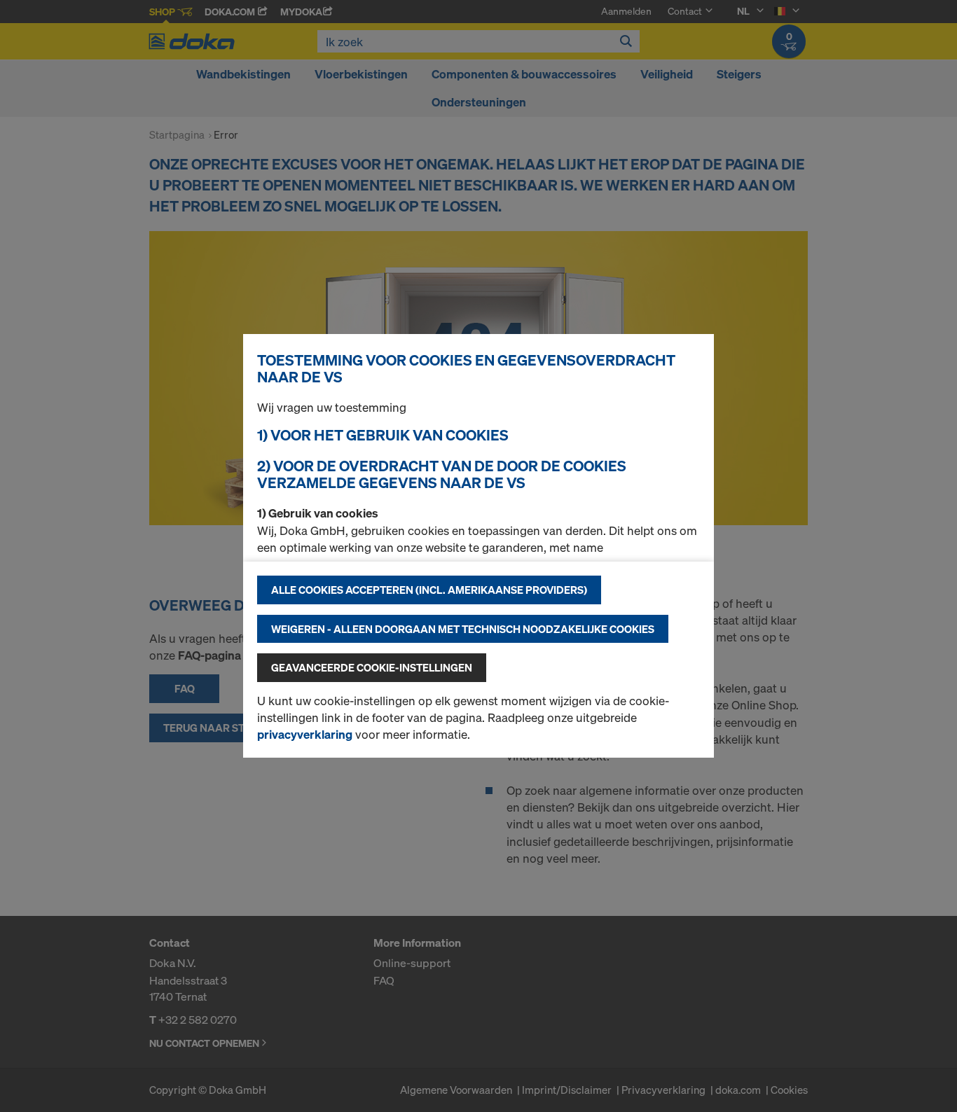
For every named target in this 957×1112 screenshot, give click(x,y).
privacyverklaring (304, 734)
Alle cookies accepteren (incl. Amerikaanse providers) (429, 590)
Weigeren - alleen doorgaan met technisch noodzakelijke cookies (462, 629)
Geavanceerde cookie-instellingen (371, 667)
